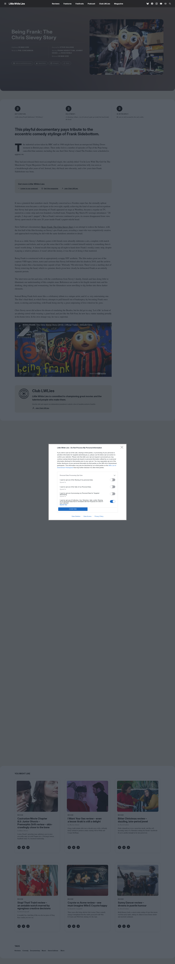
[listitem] (87, 475)
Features (67, 4)
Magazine (118, 4)
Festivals (80, 4)
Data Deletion (76, 516)
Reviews (55, 4)
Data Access (87, 516)
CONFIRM (73, 509)
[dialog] (87, 482)
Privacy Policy (99, 516)
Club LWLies (104, 4)
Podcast (91, 4)
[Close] (122, 448)
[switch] (112, 479)
